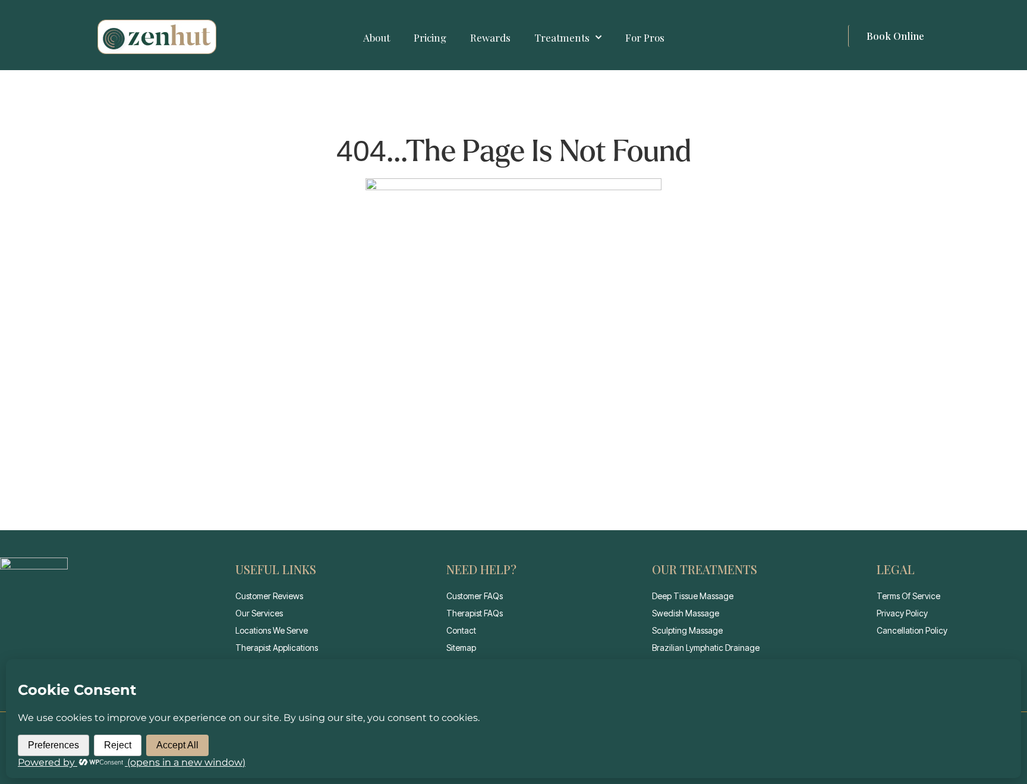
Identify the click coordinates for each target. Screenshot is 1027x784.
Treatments (562, 37)
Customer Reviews (269, 596)
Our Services (259, 613)
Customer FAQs (474, 596)
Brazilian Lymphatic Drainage (706, 648)
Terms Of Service (908, 596)
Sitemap (461, 648)
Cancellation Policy (912, 630)
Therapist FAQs (474, 613)
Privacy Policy (902, 613)
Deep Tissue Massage (692, 596)
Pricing (430, 37)
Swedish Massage (685, 613)
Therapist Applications (276, 648)
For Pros (644, 37)
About (376, 37)
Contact (461, 630)
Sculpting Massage (687, 630)
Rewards (490, 37)
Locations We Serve (271, 630)
